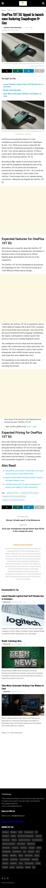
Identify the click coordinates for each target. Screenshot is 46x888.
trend (12, 867)
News (37, 855)
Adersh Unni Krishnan (12, 28)
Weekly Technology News (12, 90)
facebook (6, 848)
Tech (8, 10)
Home (3, 10)
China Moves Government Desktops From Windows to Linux (22, 94)
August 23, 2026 (17, 602)
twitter (28, 867)
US (34, 867)
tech (20, 863)
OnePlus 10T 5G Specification (13, 500)
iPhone (30, 852)
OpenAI (5, 859)
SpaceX (35, 859)
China (14, 840)
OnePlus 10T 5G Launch (29, 493)
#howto (13, 832)
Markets (13, 855)
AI (36, 832)
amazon (5, 836)
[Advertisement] (23, 210)
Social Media (24, 859)
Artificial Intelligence (25, 836)
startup (5, 863)
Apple (13, 836)
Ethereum (31, 844)
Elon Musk (21, 844)
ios (24, 852)
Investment (17, 852)
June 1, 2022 (28, 28)
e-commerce (37, 840)
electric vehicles (9, 844)
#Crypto (5, 832)
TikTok (5, 867)
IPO (37, 852)
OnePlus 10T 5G (12, 493)
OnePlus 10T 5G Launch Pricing (14, 496)
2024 (20, 832)
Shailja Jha (6, 602)
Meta (20, 855)
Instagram (6, 852)
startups (13, 863)
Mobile (14, 10)
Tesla (38, 863)
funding (15, 848)
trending (20, 867)
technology (29, 863)
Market (5, 855)
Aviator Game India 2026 (12, 822)
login (8, 733)
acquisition (29, 832)
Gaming (23, 848)
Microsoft (28, 855)
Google (31, 848)
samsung (14, 859)
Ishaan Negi (6, 692)
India (39, 848)
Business (6, 840)
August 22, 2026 (17, 644)
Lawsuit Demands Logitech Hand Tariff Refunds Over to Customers (23, 85)
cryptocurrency (24, 840)
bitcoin (38, 836)
